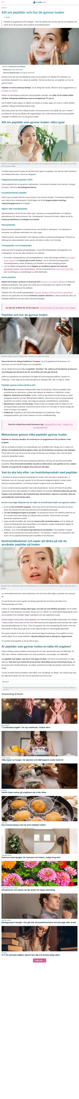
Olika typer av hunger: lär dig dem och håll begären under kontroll (32, 760)
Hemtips (4, 823)
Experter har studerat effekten (53, 282)
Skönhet (4, 8)
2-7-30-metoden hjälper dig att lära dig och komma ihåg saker (31, 955)
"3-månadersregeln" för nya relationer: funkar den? (26, 727)
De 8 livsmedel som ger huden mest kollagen (57, 308)
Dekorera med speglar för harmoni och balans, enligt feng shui (31, 857)
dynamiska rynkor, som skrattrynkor (19, 269)
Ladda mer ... (40, 960)
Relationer (5, 725)
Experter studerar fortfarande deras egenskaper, (54, 292)
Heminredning (6, 855)
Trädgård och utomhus (10, 888)
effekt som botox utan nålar (62, 269)
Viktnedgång (6, 920)
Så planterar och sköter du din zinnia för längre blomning (28, 890)
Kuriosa (4, 790)
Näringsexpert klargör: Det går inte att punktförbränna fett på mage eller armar (39, 922)
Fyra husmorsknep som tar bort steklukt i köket (24, 825)
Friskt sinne (6, 758)
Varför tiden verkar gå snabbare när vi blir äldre (24, 792)
